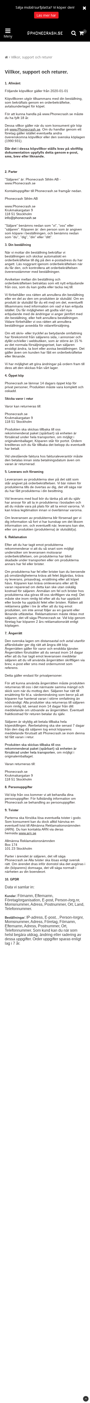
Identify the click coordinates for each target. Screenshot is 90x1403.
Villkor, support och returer (31, 57)
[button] (82, 33)
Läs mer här (46, 15)
